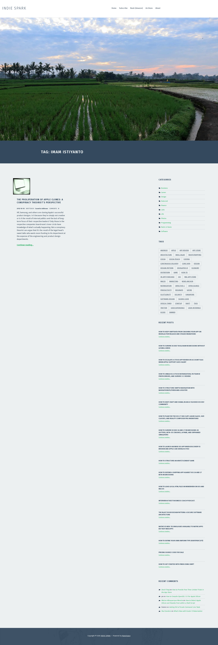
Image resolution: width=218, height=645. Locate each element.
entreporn (165, 272)
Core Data (186, 264)
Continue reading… (25, 245)
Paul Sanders (166, 611)
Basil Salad (180, 255)
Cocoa (162, 259)
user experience (178, 308)
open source (193, 286)
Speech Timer (165, 303)
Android (164, 250)
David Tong (165, 590)
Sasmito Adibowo (41, 208)
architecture (166, 255)
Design (163, 197)
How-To (184, 272)
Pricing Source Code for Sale (171, 552)
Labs (163, 210)
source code (183, 299)
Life (162, 214)
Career (163, 192)
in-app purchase (167, 277)
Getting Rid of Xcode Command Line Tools (184, 607)
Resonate (179, 290)
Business (164, 188)
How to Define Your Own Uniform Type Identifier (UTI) (181, 541)
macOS (163, 281)
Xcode (162, 312)
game (176, 272)
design (197, 264)
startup (178, 303)
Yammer (172, 312)
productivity (166, 290)
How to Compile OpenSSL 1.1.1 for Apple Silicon (183, 596)
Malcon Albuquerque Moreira (172, 600)
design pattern (166, 268)
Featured (164, 201)
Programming (166, 223)
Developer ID (182, 268)
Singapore (190, 295)
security (178, 295)
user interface (194, 308)
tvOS (196, 303)
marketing (173, 281)
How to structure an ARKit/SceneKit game (176, 461)
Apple (173, 250)
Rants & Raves (166, 227)
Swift (188, 303)
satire (189, 290)
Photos (163, 218)
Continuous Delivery (169, 264)
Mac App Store (190, 277)
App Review (184, 250)
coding (187, 259)
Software (164, 231)
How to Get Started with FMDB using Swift (176, 564)
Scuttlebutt (165, 295)
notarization (166, 286)
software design (167, 299)
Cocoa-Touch (174, 259)
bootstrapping (194, 255)
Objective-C (180, 286)
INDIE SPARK (105, 636)
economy (195, 268)
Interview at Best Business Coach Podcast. (177, 501)
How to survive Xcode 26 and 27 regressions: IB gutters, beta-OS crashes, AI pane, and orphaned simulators (179, 432)
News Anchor (187, 281)
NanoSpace (126, 636)
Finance (163, 205)
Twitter (163, 308)
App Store (196, 250)
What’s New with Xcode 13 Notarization (188, 611)
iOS (179, 277)
